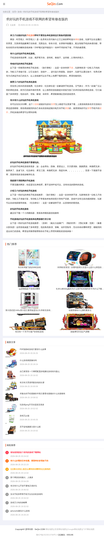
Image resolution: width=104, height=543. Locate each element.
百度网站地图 (60, 529)
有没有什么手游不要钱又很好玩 (23, 486)
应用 (53, 104)
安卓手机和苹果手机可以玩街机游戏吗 (26, 494)
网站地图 (49, 529)
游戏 (19, 12)
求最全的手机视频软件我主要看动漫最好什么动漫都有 (42, 393)
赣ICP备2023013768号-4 (47, 535)
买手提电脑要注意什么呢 (30, 427)
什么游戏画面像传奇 (28, 360)
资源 (67, 108)
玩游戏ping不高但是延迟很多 (32, 405)
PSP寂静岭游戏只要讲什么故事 (33, 349)
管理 (89, 108)
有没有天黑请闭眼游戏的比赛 (32, 382)
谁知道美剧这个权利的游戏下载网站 (25, 452)
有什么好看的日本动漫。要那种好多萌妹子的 (29, 461)
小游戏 (36, 104)
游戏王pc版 (24, 416)
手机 (28, 35)
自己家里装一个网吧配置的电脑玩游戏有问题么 (40, 371)
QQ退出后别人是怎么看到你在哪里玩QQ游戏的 (30, 469)
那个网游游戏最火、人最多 (21, 477)
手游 (71, 68)
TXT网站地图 (88, 529)
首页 (14, 12)
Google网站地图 (75, 529)
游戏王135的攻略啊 (18, 502)
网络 (77, 39)
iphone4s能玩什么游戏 (20, 511)
